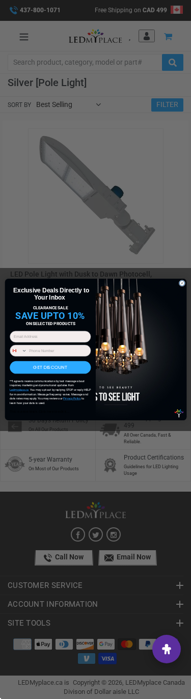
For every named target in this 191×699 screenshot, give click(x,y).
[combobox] (18, 350)
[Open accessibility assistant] (166, 649)
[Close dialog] (182, 283)
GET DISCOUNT (50, 367)
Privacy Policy (71, 398)
